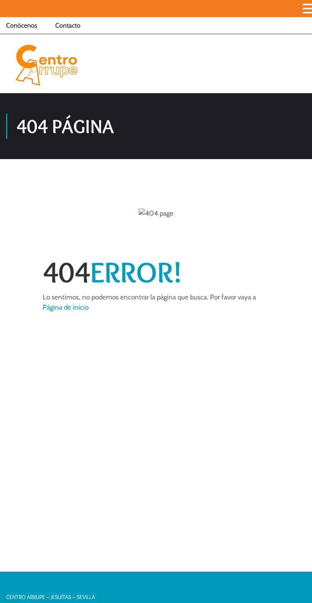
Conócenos (21, 25)
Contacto (67, 25)
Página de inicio (66, 307)
